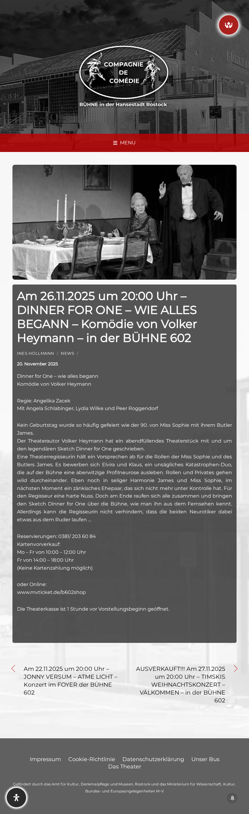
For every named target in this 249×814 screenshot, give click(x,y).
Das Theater (124, 766)
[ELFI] (228, 25)
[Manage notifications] (232, 798)
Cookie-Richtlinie (91, 759)
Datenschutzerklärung (153, 759)
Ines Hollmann (35, 353)
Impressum (45, 759)
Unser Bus (205, 759)
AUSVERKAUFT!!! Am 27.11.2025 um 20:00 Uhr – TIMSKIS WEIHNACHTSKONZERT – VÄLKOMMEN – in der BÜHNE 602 (178, 684)
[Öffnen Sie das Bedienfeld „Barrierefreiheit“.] (16, 797)
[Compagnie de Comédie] (123, 75)
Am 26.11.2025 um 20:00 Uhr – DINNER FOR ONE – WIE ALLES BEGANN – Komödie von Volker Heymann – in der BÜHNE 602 (107, 317)
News (67, 353)
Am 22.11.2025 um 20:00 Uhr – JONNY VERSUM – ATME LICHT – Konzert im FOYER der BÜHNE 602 (71, 680)
